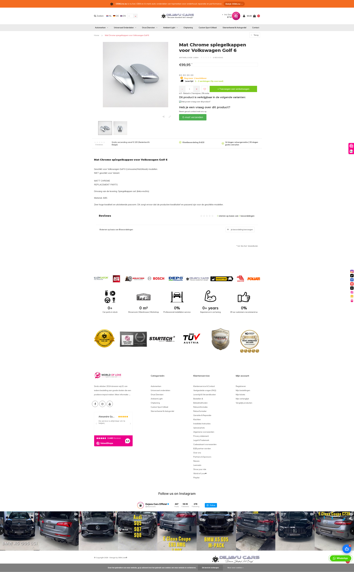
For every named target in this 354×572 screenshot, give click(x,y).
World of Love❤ (200, 473)
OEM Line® (122, 557)
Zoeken (100, 16)
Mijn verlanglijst (242, 399)
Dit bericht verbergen (210, 568)
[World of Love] (352, 300)
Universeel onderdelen (124, 27)
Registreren (241, 386)
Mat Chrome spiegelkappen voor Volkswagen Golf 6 (127, 35)
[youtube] (352, 284)
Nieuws (196, 461)
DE (117, 16)
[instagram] (352, 271)
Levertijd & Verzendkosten (204, 394)
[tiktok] (352, 275)
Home (96, 35)
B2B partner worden (202, 448)
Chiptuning (188, 27)
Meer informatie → (123, 394)
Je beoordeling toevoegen (242, 229)
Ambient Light (169, 27)
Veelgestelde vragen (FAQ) (204, 390)
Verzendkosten (253, 246)
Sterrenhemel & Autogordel (234, 27)
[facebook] (352, 279)
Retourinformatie (200, 407)
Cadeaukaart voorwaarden (205, 444)
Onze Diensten (148, 27)
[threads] (352, 288)
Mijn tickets (240, 394)
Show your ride (199, 469)
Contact (255, 27)
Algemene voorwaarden (203, 432)
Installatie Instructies (202, 423)
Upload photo (199, 428)
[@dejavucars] (140, 505)
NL (110, 16)
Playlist (196, 477)
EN (124, 16)
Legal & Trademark (201, 440)
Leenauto (197, 465)
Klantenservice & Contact (204, 386)
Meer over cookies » (235, 568)
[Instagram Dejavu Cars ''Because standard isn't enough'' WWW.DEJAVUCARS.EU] (102, 404)
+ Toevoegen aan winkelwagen (233, 89)
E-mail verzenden (193, 117)
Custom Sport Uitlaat (208, 27)
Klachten (197, 419)
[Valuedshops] (352, 292)
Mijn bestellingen (243, 390)
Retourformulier (200, 411)
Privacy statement (201, 436)
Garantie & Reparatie (202, 415)
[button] (340, 558)
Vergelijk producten (244, 403)
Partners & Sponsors (202, 457)
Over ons (197, 453)
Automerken (100, 27)
